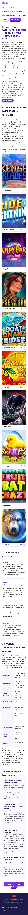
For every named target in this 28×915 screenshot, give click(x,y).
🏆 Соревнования (21, 15)
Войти (5, 19)
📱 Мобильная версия (17, 7)
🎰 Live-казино (6, 7)
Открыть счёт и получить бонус (15, 885)
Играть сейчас (7, 100)
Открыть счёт (15, 19)
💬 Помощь (19, 11)
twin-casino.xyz (5, 912)
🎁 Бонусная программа (8, 15)
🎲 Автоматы (5, 11)
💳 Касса (12, 11)
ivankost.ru (15, 910)
